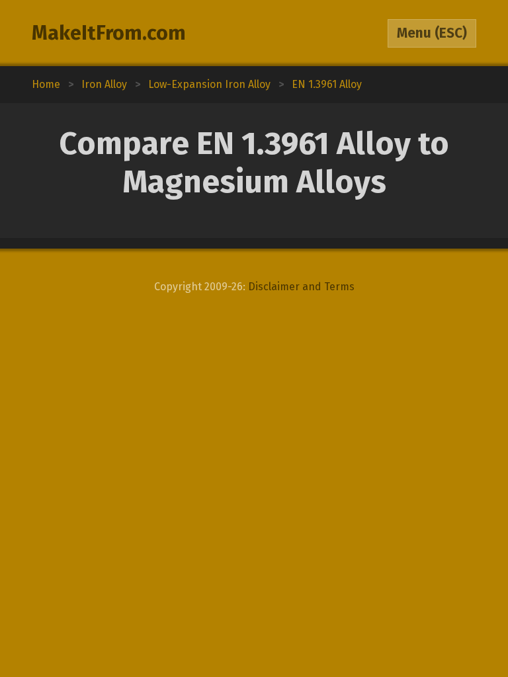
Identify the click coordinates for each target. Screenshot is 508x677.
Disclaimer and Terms (301, 286)
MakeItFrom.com (109, 33)
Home (46, 84)
